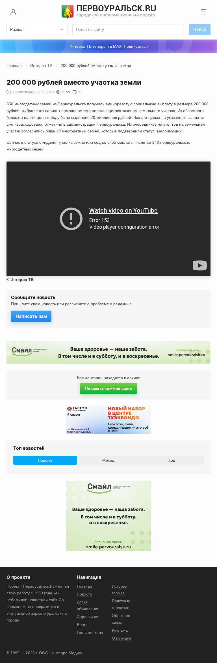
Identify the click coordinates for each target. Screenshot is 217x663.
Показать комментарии (108, 388)
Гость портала (90, 632)
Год (172, 460)
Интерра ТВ (41, 65)
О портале (121, 638)
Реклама (120, 630)
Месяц (108, 460)
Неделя (45, 460)
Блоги (82, 624)
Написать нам (31, 316)
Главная (14, 65)
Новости (84, 594)
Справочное (88, 616)
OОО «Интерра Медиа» (61, 653)
